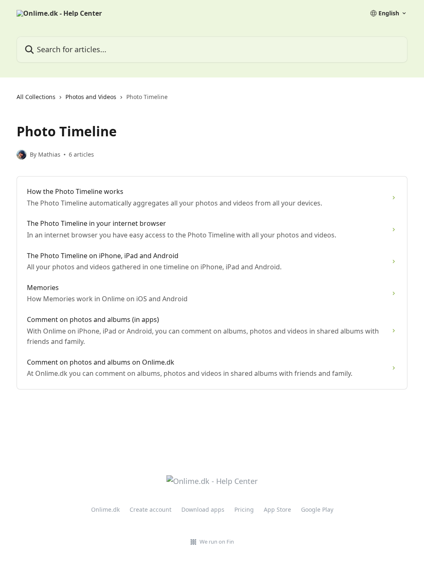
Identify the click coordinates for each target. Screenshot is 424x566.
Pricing (244, 509)
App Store (277, 509)
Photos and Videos (90, 97)
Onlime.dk (105, 509)
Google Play (317, 509)
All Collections (36, 97)
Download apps (202, 509)
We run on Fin (217, 541)
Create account (150, 509)
